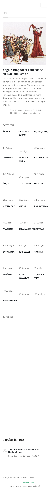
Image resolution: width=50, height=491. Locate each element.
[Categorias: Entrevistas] (40, 165)
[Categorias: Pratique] (9, 237)
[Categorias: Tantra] (40, 260)
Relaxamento (26, 229)
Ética (6, 183)
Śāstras (39, 229)
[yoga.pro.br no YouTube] (45, 477)
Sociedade (37, 110)
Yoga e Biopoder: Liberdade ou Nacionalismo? (23, 72)
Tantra (38, 252)
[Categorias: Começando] (40, 139)
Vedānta (8, 274)
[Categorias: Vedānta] (9, 282)
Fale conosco (28, 483)
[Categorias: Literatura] (24, 191)
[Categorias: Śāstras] (40, 237)
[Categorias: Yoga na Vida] (40, 286)
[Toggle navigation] (44, 5)
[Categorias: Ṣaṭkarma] (9, 260)
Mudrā (22, 206)
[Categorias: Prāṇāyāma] (40, 214)
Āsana (6, 131)
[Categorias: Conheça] (9, 165)
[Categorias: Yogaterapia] (9, 308)
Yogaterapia (10, 300)
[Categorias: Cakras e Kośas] (24, 143)
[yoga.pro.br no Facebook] (37, 477)
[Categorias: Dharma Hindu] (24, 169)
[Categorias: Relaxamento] (24, 237)
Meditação (9, 206)
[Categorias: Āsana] (9, 139)
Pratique (8, 229)
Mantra (39, 183)
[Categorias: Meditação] (9, 214)
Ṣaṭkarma (8, 252)
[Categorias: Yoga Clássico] (24, 286)
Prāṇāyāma (41, 206)
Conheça (28, 110)
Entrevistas (41, 157)
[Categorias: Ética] (9, 191)
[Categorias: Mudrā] (24, 214)
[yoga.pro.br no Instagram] (41, 477)
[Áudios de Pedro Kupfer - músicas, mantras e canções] (18, 482)
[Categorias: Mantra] (40, 191)
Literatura (25, 183)
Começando (41, 131)
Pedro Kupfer (15, 110)
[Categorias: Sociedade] (24, 260)
